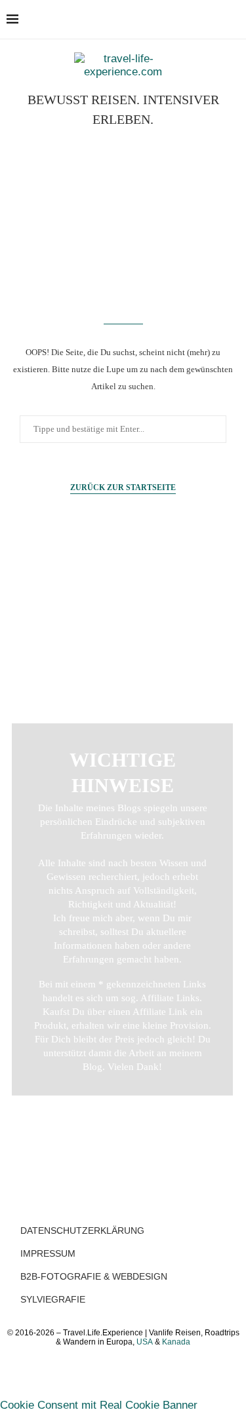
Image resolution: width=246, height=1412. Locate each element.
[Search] (232, 20)
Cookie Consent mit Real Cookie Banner (98, 1405)
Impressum (47, 1253)
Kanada (176, 1341)
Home (123, 603)
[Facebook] (181, 20)
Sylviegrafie (52, 1299)
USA (144, 1341)
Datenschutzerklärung (82, 1230)
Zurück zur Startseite (123, 487)
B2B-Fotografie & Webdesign (93, 1276)
